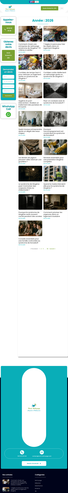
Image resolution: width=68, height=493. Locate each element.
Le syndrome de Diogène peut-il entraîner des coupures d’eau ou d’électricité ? (28, 187)
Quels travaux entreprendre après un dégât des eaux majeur (30, 131)
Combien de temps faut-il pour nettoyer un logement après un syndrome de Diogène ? (29, 75)
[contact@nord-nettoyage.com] (42, 452)
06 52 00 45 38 (22, 456)
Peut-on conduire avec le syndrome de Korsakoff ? (54, 102)
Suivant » (53, 249)
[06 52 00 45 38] (22, 452)
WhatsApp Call (8, 108)
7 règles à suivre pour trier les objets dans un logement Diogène (54, 46)
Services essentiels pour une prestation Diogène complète (53, 159)
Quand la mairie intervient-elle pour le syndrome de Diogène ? (54, 186)
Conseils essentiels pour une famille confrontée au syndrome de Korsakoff (29, 241)
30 (47, 249)
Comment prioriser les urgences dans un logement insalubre (52, 214)
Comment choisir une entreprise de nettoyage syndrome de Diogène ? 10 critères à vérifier (29, 47)
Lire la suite (21, 52)
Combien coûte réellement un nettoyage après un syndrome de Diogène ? (54, 74)
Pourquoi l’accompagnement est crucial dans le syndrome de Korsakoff (54, 132)
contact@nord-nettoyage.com (41, 456)
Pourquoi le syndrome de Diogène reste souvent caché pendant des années (30, 214)
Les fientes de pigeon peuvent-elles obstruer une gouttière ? (29, 159)
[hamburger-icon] (62, 8)
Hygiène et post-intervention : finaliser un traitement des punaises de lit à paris (30, 104)
